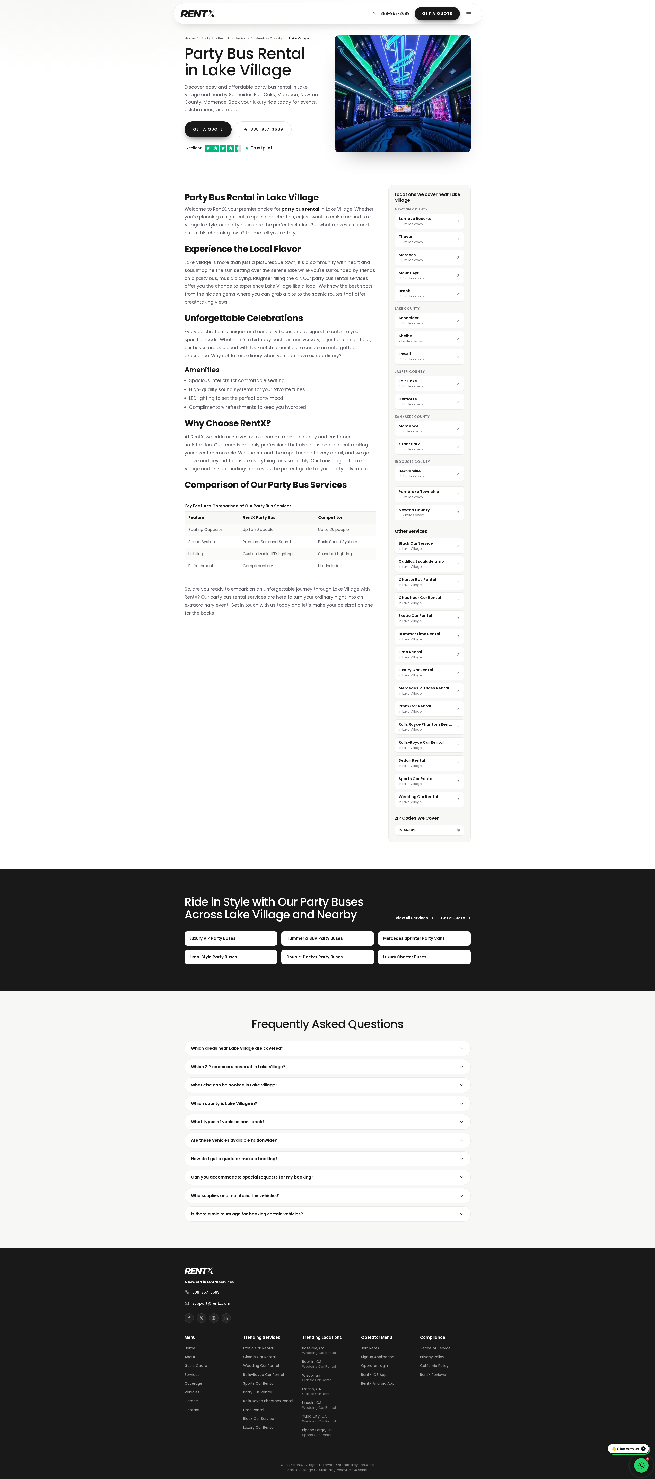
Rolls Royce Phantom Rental (268, 1400)
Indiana (242, 38)
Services (192, 1374)
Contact (192, 1409)
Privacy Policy (432, 1356)
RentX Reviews (433, 1374)
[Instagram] (214, 1318)
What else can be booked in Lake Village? (234, 1085)
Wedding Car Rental (261, 1365)
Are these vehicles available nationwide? (234, 1140)
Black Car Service (258, 1418)
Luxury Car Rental (258, 1427)
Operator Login (374, 1365)
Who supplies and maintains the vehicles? (235, 1196)
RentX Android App (377, 1383)
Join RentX (370, 1348)
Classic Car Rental (259, 1356)
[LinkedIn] (226, 1318)
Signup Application (377, 1356)
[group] (280, 538)
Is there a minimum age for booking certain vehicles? (247, 1214)
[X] (201, 1318)
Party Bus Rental (215, 38)
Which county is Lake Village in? (224, 1103)
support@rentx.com (211, 1303)
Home (190, 38)
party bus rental (300, 209)
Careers (192, 1400)
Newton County (268, 38)
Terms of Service (435, 1348)
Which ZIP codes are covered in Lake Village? (238, 1067)
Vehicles (192, 1392)
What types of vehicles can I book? (228, 1122)
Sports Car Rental (258, 1383)
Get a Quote (437, 13)
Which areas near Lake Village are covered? (237, 1048)
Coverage (193, 1383)
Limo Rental (253, 1409)
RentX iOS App (374, 1374)
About (190, 1356)
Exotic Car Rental (258, 1348)
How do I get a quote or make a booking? (234, 1159)
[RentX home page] (197, 13)
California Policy (434, 1365)
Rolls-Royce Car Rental (263, 1374)
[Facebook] (189, 1318)
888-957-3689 (395, 13)
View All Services (412, 917)
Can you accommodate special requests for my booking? (252, 1177)
